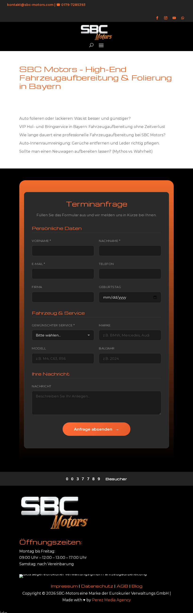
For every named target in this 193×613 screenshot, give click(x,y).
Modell (39, 348)
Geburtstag (110, 287)
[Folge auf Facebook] (157, 18)
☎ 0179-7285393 (70, 5)
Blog (137, 586)
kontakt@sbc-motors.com (30, 5)
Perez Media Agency (111, 600)
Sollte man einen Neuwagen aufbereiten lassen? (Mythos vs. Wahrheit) (86, 151)
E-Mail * (38, 264)
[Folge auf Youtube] (174, 18)
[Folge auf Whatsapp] (182, 18)
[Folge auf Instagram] (165, 18)
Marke (105, 325)
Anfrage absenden (96, 429)
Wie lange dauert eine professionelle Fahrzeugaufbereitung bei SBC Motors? (92, 135)
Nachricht (41, 386)
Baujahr (107, 348)
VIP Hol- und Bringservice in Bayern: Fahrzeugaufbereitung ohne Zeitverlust (92, 126)
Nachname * (109, 241)
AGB (122, 586)
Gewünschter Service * (53, 325)
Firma (37, 287)
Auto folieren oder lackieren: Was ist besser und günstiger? (75, 118)
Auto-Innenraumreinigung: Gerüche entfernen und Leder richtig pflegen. (89, 143)
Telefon (106, 264)
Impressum (64, 586)
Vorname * (41, 241)
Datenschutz (97, 586)
